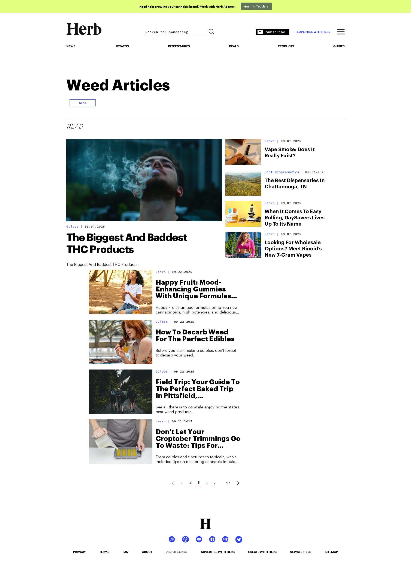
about (147, 552)
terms (104, 552)
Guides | (74, 226)
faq (125, 552)
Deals (234, 46)
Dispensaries (179, 46)
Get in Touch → (256, 6)
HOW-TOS (122, 46)
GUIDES (339, 46)
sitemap (331, 552)
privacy (79, 552)
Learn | (272, 141)
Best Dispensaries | (284, 172)
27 (228, 483)
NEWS (70, 46)
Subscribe (275, 32)
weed (82, 103)
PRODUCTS (286, 46)
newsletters (300, 552)
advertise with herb (313, 32)
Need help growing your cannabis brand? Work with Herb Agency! (187, 6)
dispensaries (176, 552)
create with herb (262, 552)
